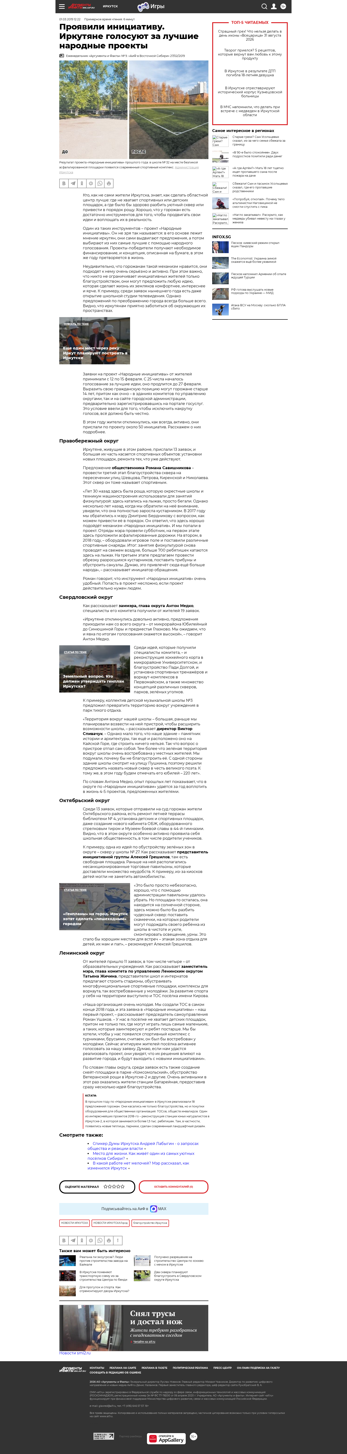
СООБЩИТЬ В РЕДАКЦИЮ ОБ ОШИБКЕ (115, 1372)
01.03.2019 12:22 (69, 19)
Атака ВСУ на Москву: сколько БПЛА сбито (258, 307)
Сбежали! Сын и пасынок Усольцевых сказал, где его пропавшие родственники (260, 187)
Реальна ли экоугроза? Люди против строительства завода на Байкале (104, 1260)
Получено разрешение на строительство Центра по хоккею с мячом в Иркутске (178, 1260)
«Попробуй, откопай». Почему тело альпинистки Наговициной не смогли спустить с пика (259, 202)
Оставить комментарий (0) (173, 1186)
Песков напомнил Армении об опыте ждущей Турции (258, 275)
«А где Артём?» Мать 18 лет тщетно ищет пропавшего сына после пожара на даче (258, 171)
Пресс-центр (222, 1367)
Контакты (97, 1367)
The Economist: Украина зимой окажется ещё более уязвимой (253, 260)
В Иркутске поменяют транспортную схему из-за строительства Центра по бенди (103, 1275)
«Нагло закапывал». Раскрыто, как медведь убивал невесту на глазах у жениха (259, 218)
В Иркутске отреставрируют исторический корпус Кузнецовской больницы (250, 92)
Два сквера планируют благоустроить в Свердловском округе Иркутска (177, 1275)
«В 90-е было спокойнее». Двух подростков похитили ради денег (257, 154)
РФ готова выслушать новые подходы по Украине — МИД (252, 291)
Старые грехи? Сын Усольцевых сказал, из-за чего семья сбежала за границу (259, 140)
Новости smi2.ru (75, 1353)
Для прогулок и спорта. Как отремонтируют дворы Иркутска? (104, 1289)
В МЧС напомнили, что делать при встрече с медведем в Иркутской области (250, 111)
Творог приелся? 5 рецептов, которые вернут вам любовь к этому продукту (250, 54)
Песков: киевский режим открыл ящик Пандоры (255, 244)
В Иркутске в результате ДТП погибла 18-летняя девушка (250, 73)
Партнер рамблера (130, 1436)
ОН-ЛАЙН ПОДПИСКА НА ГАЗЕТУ (258, 1367)
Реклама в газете (154, 1367)
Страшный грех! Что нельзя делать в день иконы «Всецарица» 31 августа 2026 (250, 36)
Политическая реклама (190, 1367)
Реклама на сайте (123, 1367)
